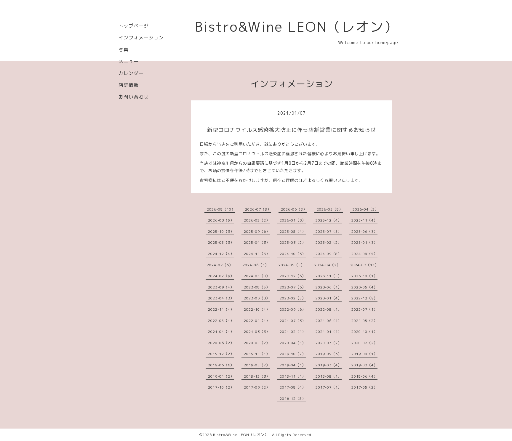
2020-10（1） (364, 331)
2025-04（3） (257, 242)
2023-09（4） (221, 287)
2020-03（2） (329, 342)
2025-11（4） (364, 220)
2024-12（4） (221, 253)
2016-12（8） (293, 398)
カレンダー (131, 73)
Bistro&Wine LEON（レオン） (296, 26)
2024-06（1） (256, 264)
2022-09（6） (293, 309)
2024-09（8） (329, 253)
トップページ (134, 26)
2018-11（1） (293, 376)
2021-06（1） (329, 320)
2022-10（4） (257, 309)
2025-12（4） (329, 220)
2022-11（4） (221, 309)
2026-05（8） (330, 209)
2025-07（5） (329, 231)
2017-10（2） (221, 387)
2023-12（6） (293, 275)
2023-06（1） (329, 287)
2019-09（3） (329, 353)
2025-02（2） (329, 242)
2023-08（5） (257, 287)
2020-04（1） (293, 342)
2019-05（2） (257, 365)
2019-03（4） (329, 365)
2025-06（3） (364, 231)
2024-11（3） (257, 253)
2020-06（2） (221, 342)
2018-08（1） (329, 376)
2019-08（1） (364, 353)
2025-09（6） (257, 231)
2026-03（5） (221, 220)
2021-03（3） (257, 331)
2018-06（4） (364, 376)
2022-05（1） (221, 320)
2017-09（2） (257, 387)
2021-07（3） (293, 320)
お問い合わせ (134, 97)
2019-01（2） (221, 376)
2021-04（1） (221, 331)
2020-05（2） (257, 342)
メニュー (129, 61)
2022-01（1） (257, 320)
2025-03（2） (293, 242)
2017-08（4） (293, 387)
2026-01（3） (293, 220)
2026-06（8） (294, 209)
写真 (124, 49)
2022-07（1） (364, 309)
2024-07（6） (220, 264)
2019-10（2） (293, 353)
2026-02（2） (257, 220)
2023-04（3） (221, 298)
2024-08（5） (364, 253)
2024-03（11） (364, 264)
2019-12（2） (221, 353)
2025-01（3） (364, 242)
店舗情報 (129, 85)
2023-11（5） (329, 275)
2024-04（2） (327, 264)
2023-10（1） (364, 275)
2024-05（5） (292, 264)
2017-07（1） (329, 387)
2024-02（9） (221, 275)
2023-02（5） (293, 298)
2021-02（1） (293, 331)
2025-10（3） (221, 231)
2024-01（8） (257, 275)
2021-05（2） (364, 320)
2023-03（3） (257, 298)
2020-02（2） (364, 342)
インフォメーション (141, 37)
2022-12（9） (364, 298)
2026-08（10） (221, 209)
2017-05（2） (364, 387)
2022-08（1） (329, 309)
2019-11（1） (257, 353)
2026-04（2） (366, 209)
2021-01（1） (329, 331)
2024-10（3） (293, 253)
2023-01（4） (329, 298)
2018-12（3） (257, 376)
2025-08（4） (293, 231)
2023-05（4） (364, 287)
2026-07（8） (258, 209)
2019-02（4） (364, 365)
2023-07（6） (293, 287)
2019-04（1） (293, 365)
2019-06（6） (221, 365)
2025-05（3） (221, 242)
